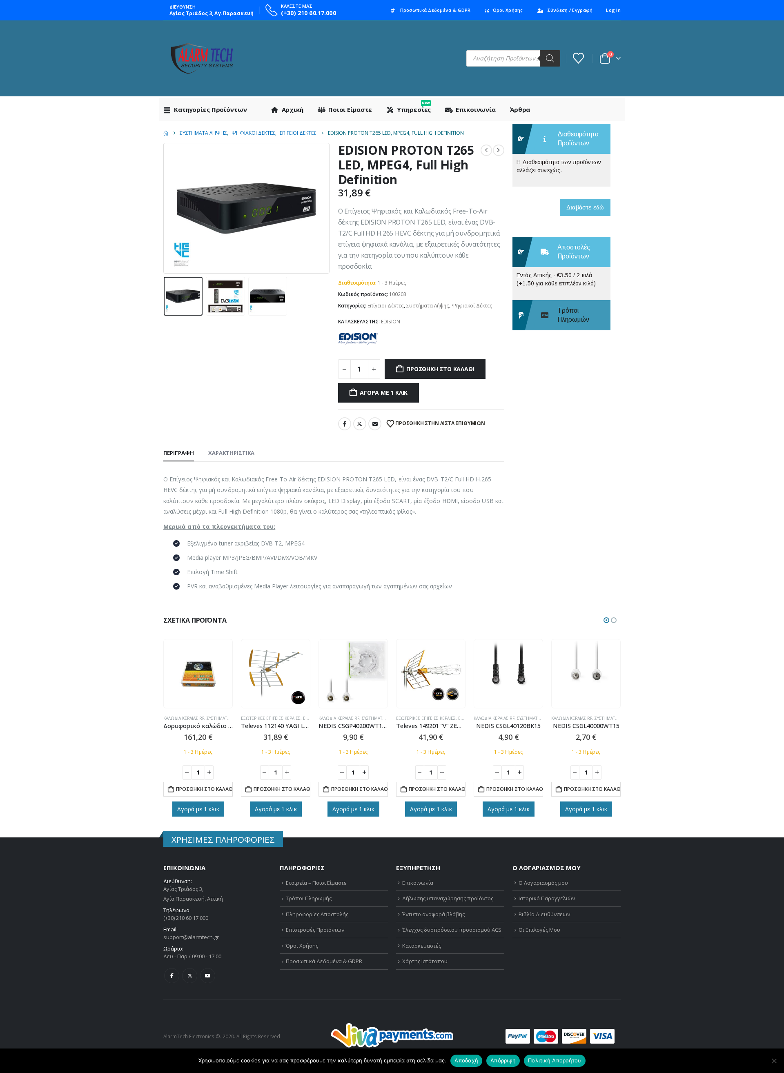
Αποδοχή (466, 1060)
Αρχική (292, 109)
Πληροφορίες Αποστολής (317, 914)
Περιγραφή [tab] (178, 452)
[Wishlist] (578, 58)
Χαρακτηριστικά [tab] (231, 452)
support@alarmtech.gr (191, 937)
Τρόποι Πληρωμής (309, 898)
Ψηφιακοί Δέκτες (472, 305)
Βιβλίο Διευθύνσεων (544, 914)
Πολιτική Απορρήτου (554, 1060)
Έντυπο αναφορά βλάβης (433, 914)
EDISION (390, 321)
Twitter (359, 423)
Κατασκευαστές (421, 945)
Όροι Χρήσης (508, 10)
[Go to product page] (198, 674)
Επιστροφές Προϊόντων (315, 929)
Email (374, 423)
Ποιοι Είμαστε (350, 109)
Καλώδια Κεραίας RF (183, 718)
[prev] (486, 150)
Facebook (344, 423)
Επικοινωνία (476, 109)
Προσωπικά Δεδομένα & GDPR (435, 10)
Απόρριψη (503, 1060)
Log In (613, 10)
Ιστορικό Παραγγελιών (547, 898)
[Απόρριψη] (774, 1061)
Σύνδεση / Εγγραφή (570, 10)
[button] (165, 208)
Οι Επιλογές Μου (539, 929)
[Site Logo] (201, 58)
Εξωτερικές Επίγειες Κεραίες (271, 718)
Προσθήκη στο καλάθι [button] (204, 789)
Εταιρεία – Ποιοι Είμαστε (316, 882)
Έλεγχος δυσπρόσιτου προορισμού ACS (451, 929)
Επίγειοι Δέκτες (386, 305)
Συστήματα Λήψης (427, 305)
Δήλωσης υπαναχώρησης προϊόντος (447, 898)
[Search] (550, 58)
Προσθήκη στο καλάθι (440, 369)
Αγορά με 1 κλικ (384, 392)
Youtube (207, 975)
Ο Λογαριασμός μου (543, 882)
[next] (498, 150)
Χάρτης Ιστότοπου (425, 961)
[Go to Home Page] (165, 133)
